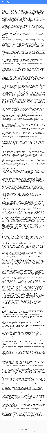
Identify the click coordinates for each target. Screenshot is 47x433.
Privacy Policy (26, 428)
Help (32, 428)
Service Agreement (17, 428)
